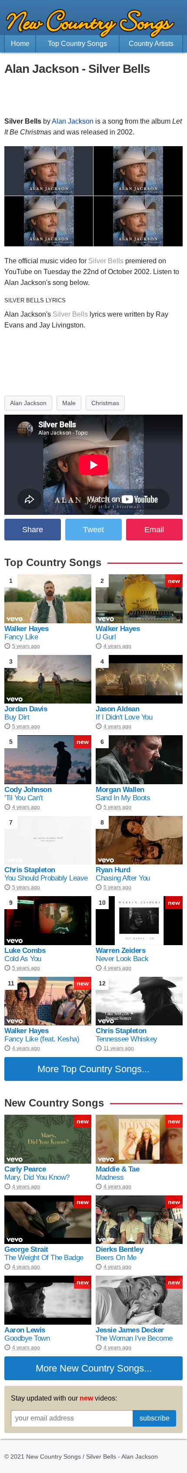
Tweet (93, 529)
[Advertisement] (93, 96)
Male (69, 402)
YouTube (18, 271)
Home (20, 43)
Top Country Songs (77, 43)
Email (154, 529)
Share (32, 529)
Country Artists (151, 43)
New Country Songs (102, 1368)
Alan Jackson (73, 121)
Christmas (105, 402)
